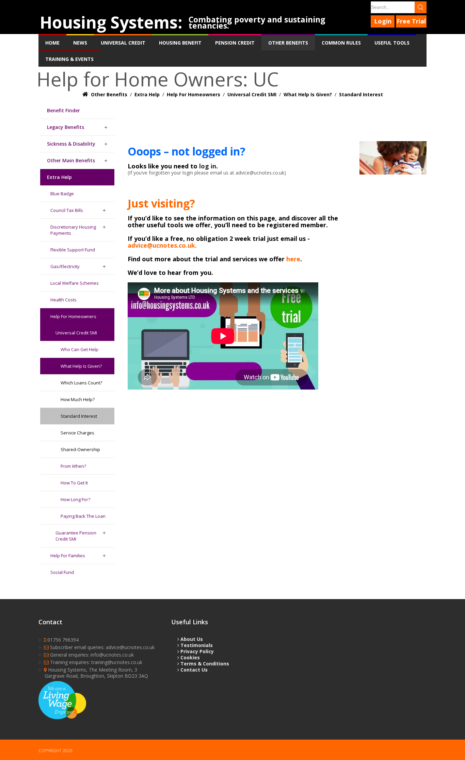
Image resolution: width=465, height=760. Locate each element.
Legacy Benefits (65, 127)
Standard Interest (79, 416)
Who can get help (79, 349)
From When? (73, 466)
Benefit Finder (63, 110)
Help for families (67, 555)
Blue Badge (62, 194)
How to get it (74, 483)
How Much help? (78, 399)
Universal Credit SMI (76, 333)
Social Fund (62, 572)
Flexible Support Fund (72, 250)
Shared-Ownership (80, 449)
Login (382, 21)
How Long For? (75, 499)
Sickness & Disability (71, 144)
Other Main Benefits (71, 160)
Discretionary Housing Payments (73, 230)
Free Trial (411, 21)
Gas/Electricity (65, 266)
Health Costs (63, 300)
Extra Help (59, 177)
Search (421, 7)
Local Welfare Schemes (74, 283)
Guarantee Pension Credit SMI (75, 536)
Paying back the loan (83, 516)
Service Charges (77, 433)
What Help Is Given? (81, 366)
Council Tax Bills (66, 210)
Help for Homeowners (73, 316)
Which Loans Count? (81, 383)
